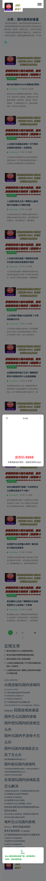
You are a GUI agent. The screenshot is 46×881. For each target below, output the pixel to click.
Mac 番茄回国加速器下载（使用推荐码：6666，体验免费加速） (21, 857)
